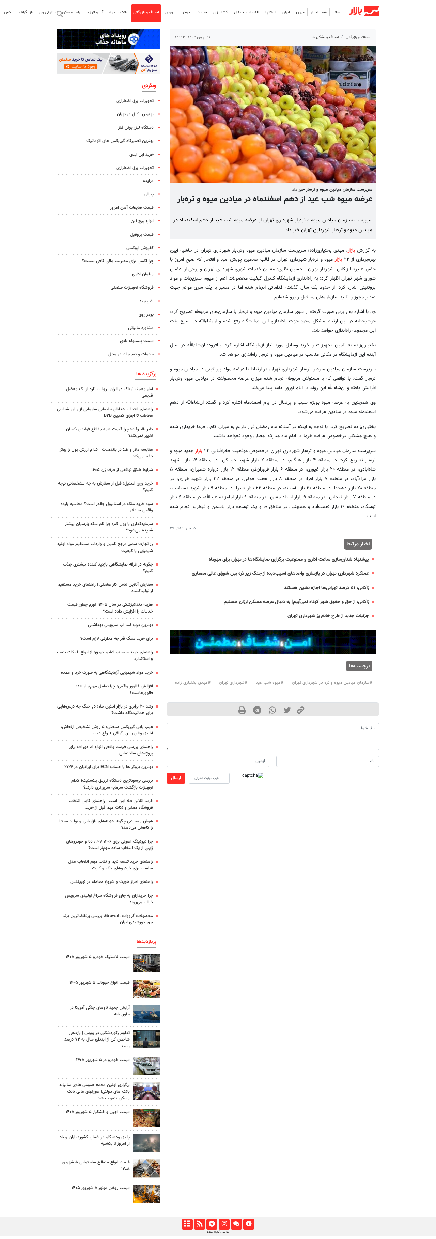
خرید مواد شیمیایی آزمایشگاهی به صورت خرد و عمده (107, 672)
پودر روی (146, 314)
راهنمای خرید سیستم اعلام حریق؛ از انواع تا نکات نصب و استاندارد (105, 655)
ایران (286, 12)
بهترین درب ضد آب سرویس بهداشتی (120, 625)
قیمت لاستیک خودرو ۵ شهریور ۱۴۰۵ (98, 957)
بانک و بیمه (118, 12)
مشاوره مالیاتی (141, 327)
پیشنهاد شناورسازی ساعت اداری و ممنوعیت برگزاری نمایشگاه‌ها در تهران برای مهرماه (289, 559)
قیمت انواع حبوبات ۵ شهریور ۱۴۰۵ (99, 982)
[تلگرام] (211, 1224)
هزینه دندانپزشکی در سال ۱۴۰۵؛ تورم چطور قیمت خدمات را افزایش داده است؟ (110, 608)
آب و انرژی (95, 12)
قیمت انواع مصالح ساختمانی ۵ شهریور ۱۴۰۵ (96, 1165)
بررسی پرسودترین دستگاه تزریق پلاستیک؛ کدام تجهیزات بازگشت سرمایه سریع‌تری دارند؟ (112, 784)
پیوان (149, 194)
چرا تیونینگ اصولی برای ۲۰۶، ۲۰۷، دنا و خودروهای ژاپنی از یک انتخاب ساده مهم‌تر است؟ (109, 845)
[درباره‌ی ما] (248, 1224)
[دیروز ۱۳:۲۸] (146, 1091)
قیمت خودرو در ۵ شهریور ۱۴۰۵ (103, 1060)
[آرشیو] (187, 1224)
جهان (300, 12)
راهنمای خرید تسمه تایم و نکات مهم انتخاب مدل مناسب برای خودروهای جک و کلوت (110, 865)
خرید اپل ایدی (141, 154)
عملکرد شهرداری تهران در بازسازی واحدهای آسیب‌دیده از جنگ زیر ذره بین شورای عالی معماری (280, 573)
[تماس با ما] (236, 1224)
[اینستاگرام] (224, 1224)
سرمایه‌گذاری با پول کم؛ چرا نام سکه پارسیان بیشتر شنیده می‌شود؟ (109, 527)
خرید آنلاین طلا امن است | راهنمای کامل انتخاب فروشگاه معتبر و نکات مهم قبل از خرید (111, 804)
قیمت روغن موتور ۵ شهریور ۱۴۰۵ (101, 1188)
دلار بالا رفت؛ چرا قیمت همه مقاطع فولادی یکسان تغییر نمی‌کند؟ (109, 432)
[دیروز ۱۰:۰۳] (146, 1066)
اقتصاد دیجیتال (246, 12)
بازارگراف (26, 12)
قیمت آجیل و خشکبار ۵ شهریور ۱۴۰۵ (98, 1112)
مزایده (148, 181)
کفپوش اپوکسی (140, 247)
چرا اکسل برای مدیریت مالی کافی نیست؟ (118, 261)
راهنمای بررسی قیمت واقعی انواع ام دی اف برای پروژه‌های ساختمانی (111, 750)
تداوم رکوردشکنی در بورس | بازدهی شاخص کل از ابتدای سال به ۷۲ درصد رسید (97, 1039)
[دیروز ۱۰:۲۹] (146, 989)
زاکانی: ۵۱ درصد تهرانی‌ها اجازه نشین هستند (326, 588)
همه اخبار (319, 12)
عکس (8, 12)
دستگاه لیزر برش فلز (136, 127)
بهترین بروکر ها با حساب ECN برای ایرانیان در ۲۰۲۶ (108, 767)
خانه (336, 12)
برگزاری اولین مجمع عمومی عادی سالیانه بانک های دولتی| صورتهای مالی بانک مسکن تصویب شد (94, 1091)
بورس (169, 12)
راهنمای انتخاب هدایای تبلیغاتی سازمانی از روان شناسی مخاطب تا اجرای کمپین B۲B (105, 412)
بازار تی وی (47, 12)
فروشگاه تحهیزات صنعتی (132, 287)
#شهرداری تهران (233, 682)
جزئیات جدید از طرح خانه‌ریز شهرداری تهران (328, 616)
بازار (351, 250)
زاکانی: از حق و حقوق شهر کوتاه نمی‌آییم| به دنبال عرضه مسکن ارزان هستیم (296, 602)
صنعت (202, 12)
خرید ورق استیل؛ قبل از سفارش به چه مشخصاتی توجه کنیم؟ (105, 486)
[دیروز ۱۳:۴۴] (146, 1143)
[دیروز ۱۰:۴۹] (146, 963)
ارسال (176, 778)
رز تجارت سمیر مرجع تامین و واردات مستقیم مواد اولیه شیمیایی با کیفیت (105, 547)
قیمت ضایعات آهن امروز (132, 207)
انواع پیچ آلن (142, 221)
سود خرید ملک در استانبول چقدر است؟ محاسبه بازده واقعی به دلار (107, 507)
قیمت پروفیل (142, 234)
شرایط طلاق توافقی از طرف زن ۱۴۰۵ (122, 469)
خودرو (185, 12)
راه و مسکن (71, 12)
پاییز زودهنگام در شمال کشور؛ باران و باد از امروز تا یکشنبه (95, 1140)
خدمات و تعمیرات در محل (131, 354)
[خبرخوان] (199, 1224)
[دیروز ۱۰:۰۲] (146, 1168)
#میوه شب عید (269, 682)
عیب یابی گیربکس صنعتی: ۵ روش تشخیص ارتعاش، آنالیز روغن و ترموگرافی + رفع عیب (107, 730)
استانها (270, 12)
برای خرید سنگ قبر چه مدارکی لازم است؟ (116, 638)
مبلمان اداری (143, 274)
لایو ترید (146, 301)
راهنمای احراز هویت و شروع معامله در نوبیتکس (111, 881)
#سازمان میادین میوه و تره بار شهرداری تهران (332, 682)
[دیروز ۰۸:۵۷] (146, 1039)
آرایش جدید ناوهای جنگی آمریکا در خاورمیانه (100, 1011)
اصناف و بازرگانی (146, 12)
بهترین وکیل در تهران (135, 114)
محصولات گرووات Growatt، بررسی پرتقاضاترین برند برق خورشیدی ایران (108, 919)
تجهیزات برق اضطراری (135, 101)
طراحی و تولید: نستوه (218, 1232)
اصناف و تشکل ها (325, 37)
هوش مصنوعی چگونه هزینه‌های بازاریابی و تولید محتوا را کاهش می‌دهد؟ (106, 824)
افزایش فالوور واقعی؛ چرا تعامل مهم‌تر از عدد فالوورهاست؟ (114, 689)
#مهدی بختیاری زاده (193, 682)
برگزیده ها (146, 374)
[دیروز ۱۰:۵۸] (146, 1014)
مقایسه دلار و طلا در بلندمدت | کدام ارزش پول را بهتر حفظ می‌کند (106, 453)
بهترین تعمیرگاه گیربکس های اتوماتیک (120, 141)
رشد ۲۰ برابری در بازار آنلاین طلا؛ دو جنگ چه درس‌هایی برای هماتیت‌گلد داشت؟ (105, 709)
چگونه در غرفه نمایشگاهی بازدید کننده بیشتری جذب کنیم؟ (108, 567)
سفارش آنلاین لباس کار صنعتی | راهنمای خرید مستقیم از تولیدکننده (105, 587)
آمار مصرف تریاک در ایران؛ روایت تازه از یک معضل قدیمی (109, 392)
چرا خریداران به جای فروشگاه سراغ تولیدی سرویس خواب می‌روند (109, 899)
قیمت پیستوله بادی (137, 341)
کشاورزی (220, 12)
